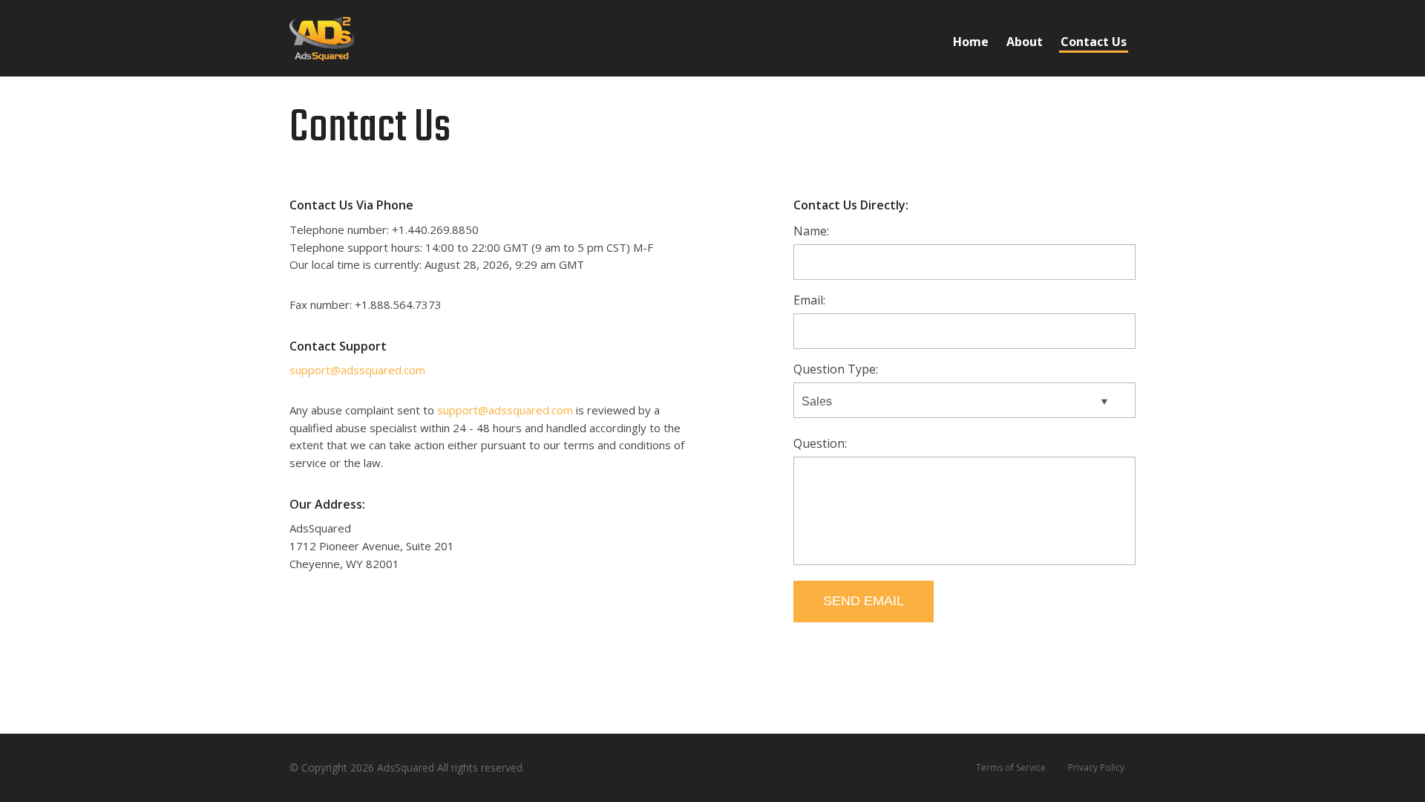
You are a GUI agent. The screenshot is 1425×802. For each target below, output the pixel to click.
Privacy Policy (1096, 767)
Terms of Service (1011, 767)
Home (971, 41)
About (1024, 41)
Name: (811, 231)
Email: (809, 300)
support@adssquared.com (357, 369)
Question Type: (835, 369)
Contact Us (1094, 41)
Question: (820, 443)
